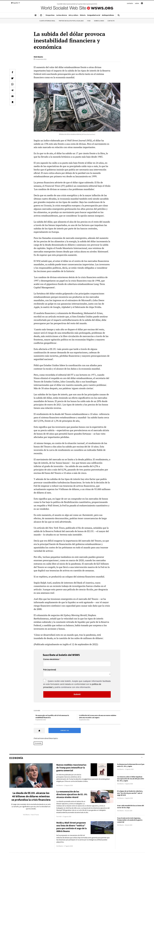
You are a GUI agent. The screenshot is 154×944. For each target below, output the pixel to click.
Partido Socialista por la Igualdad (71, 21)
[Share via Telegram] (12, 90)
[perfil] (142, 4)
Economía (38, 743)
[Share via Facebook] (12, 72)
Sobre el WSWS (99, 21)
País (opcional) (49, 670)
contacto (130, 3)
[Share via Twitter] (12, 78)
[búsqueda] (118, 16)
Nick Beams (38, 57)
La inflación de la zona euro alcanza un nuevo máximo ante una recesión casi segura (97, 716)
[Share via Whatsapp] (12, 84)
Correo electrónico (51, 659)
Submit (77, 694)
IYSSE (88, 21)
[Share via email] (12, 96)
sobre (137, 3)
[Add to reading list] (12, 102)
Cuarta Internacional (47, 21)
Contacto (111, 21)
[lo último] (41, 16)
